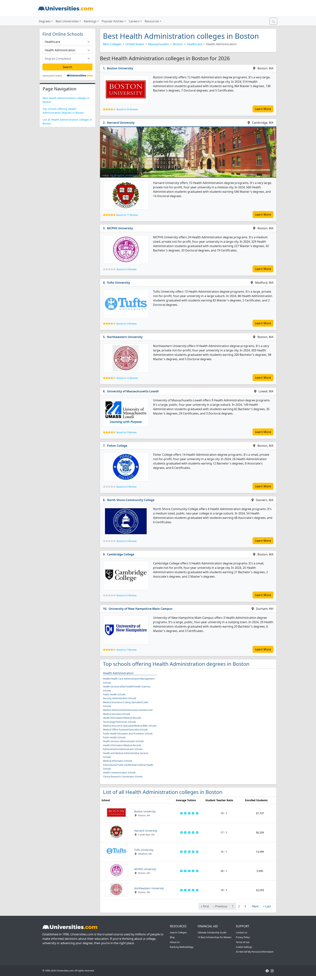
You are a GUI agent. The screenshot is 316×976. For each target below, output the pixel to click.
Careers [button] (134, 21)
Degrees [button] (44, 21)
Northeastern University (125, 337)
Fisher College (117, 446)
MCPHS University (120, 228)
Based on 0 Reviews (126, 269)
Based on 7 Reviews (126, 649)
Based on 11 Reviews (127, 215)
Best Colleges (112, 44)
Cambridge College (120, 554)
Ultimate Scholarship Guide (212, 932)
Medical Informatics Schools (117, 760)
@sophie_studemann (127, 175)
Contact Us (241, 932)
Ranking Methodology (181, 947)
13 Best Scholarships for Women (215, 937)
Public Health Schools (114, 694)
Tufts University (118, 283)
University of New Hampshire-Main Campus (140, 609)
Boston (178, 44)
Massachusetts (158, 44)
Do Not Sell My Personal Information (255, 951)
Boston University (120, 68)
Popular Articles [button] (113, 21)
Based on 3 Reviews (126, 323)
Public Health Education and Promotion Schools (128, 733)
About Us (175, 942)
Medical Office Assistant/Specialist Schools (125, 729)
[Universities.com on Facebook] (267, 970)
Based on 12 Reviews (127, 378)
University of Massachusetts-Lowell (133, 391)
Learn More (263, 109)
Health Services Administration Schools (123, 741)
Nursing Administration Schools (119, 698)
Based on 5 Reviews (126, 432)
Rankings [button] (90, 21)
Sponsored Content (52, 75)
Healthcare (194, 44)
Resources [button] (152, 21)
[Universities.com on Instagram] (272, 970)
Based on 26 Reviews (127, 109)
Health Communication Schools (119, 772)
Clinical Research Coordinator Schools (123, 776)
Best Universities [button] (67, 21)
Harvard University (121, 123)
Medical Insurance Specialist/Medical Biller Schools (130, 725)
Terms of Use (242, 942)
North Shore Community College (130, 500)
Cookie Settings (244, 947)
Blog (172, 937)
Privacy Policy (243, 937)
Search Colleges (178, 932)
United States (134, 44)
